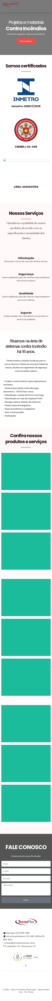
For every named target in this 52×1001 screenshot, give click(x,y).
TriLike (30, 992)
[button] (47, 3)
